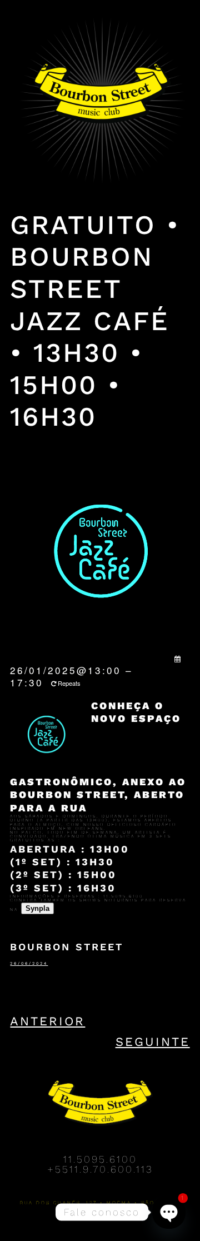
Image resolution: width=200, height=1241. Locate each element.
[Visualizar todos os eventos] (178, 658)
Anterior (47, 1021)
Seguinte (153, 1042)
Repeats (69, 683)
